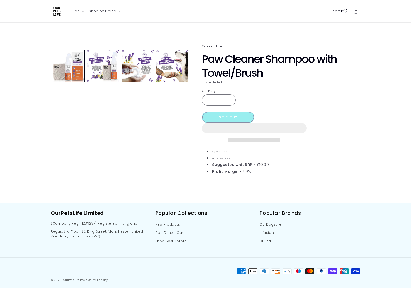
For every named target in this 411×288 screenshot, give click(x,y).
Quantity (208, 90)
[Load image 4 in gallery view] (172, 66)
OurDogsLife (270, 224)
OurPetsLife (71, 280)
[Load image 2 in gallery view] (103, 66)
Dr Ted (265, 241)
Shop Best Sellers (170, 241)
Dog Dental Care (170, 232)
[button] (254, 128)
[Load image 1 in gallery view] (68, 66)
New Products (167, 224)
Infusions (267, 232)
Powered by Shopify (94, 280)
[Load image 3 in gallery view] (138, 66)
